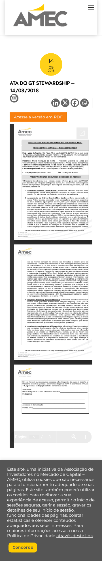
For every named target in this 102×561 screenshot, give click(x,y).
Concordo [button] (22, 547)
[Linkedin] (55, 103)
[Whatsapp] (84, 103)
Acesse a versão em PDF (38, 117)
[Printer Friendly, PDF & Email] (14, 98)
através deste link (74, 535)
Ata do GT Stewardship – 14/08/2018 (42, 86)
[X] (65, 103)
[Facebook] (75, 103)
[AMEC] (40, 28)
